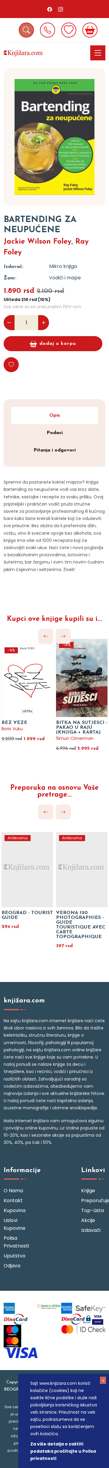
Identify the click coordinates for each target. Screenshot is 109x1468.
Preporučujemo (93, 1200)
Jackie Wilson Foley (37, 241)
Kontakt (13, 1200)
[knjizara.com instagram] (60, 9)
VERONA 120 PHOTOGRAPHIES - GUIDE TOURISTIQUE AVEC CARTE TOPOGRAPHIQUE (80, 924)
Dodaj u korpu (57, 343)
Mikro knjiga (63, 266)
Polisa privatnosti (16, 1242)
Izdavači (91, 1230)
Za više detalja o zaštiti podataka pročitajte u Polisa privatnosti (63, 1451)
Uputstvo (14, 1255)
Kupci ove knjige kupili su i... (54, 619)
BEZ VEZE (14, 722)
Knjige (88, 1190)
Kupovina (14, 1210)
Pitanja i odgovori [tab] (55, 450)
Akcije (88, 1220)
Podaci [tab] (55, 432)
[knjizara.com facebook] (49, 9)
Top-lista (92, 1210)
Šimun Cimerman (75, 738)
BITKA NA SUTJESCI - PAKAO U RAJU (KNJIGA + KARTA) (81, 727)
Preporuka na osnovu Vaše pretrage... (54, 791)
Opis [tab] (54, 415)
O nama (13, 1190)
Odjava (12, 1265)
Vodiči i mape (65, 277)
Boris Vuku (12, 729)
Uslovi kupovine (14, 1224)
